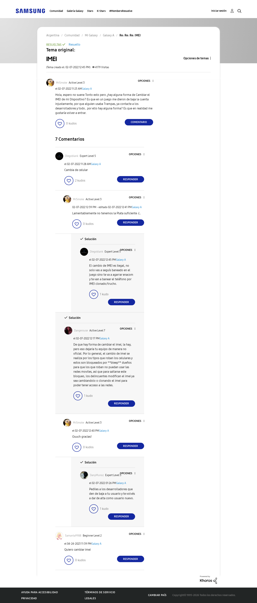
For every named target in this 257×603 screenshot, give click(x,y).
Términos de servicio (100, 592)
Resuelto (74, 44)
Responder (130, 179)
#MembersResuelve (120, 11)
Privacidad (29, 598)
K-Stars (101, 11)
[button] (146, 81)
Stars (90, 11)
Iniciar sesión (219, 10)
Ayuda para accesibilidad (39, 592)
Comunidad (56, 11)
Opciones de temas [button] (196, 58)
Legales (90, 598)
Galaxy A (87, 88)
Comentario (139, 122)
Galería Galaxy (75, 11)
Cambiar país (157, 595)
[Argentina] (30, 10)
